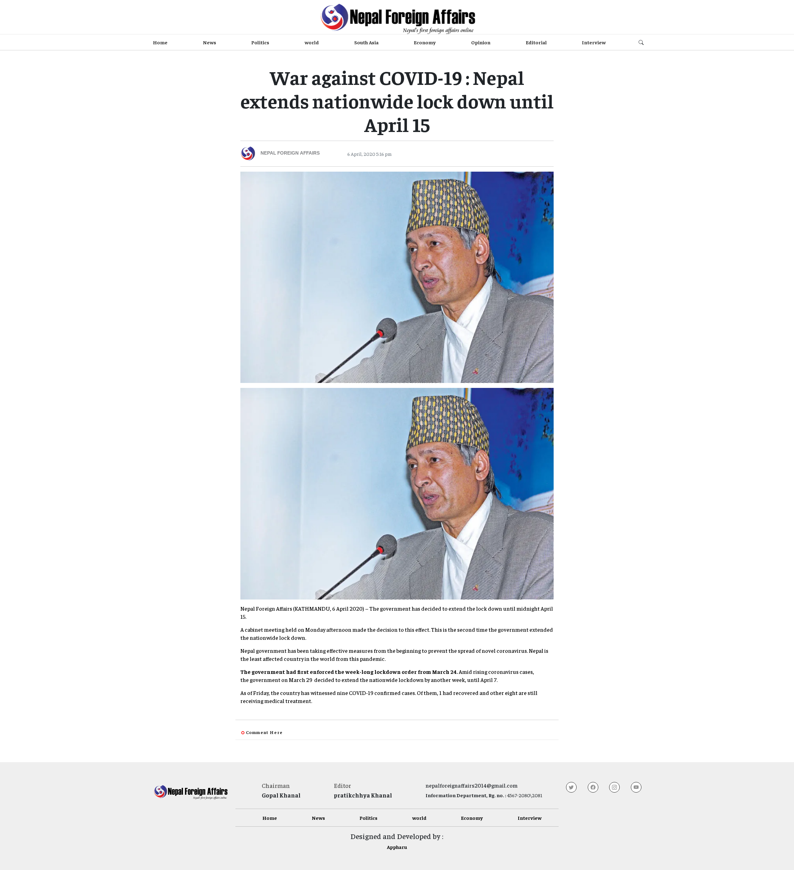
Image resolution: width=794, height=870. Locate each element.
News (209, 42)
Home (160, 42)
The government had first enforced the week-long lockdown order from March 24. (349, 671)
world (312, 42)
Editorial (536, 42)
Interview (594, 42)
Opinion (480, 42)
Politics (260, 42)
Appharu (397, 847)
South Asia (366, 42)
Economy (425, 42)
